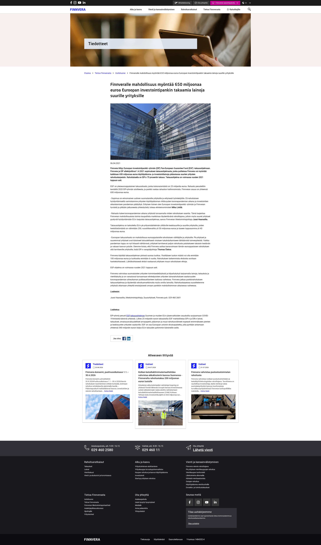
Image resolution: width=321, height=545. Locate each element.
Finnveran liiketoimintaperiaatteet (97, 505)
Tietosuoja (145, 539)
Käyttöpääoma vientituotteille (197, 484)
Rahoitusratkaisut (189, 9)
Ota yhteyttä (203, 3)
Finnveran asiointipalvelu (225, 3)
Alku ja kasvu (136, 9)
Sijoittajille (88, 511)
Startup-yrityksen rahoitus (145, 478)
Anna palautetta (141, 508)
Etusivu (87, 73)
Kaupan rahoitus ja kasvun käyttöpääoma (151, 472)
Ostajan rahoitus (192, 481)
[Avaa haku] (249, 9)
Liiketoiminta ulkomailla (195, 475)
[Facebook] (124, 339)
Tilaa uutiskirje (193, 524)
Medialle (138, 505)
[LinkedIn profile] (84, 3)
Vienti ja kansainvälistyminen (161, 9)
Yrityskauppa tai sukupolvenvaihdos (149, 469)
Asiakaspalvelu (141, 499)
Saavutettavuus (176, 539)
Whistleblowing (184, 3)
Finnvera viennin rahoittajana (197, 466)
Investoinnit (139, 475)
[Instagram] (74, 3)
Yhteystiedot (140, 511)
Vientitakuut (89, 472)
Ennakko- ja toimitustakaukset (198, 487)
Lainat (86, 469)
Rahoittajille (235, 9)
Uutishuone (120, 73)
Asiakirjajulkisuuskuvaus (93, 508)
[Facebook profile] (71, 3)
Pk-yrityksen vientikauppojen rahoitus (200, 469)
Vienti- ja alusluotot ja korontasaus (97, 475)
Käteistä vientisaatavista (195, 478)
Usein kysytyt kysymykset (145, 502)
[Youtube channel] (79, 3)
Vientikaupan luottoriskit (195, 472)
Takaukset (88, 466)
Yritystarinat (89, 514)
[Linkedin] (129, 339)
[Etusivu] (78, 9)
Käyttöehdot (159, 539)
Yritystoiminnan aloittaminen (146, 466)
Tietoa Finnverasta (211, 9)
